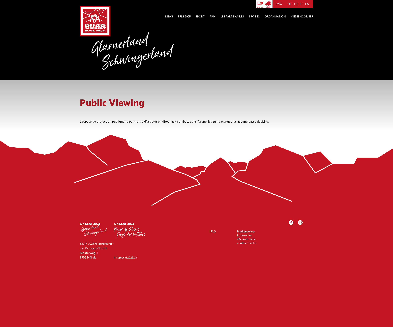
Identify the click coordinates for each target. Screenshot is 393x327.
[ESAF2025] (95, 21)
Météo (268, 4)
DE (290, 4)
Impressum (244, 235)
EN (307, 4)
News (169, 16)
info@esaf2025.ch (125, 257)
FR (296, 4)
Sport (200, 16)
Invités (254, 16)
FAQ (279, 4)
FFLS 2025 (184, 16)
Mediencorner (302, 16)
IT (301, 4)
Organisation (275, 16)
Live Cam (260, 4)
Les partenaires (232, 16)
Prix (212, 16)
